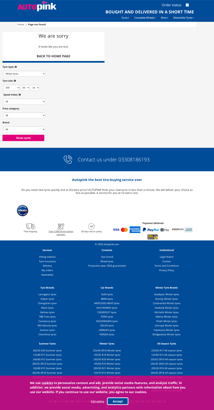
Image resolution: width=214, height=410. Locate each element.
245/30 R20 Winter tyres (107, 359)
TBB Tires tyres (47, 316)
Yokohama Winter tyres (167, 330)
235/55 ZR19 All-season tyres (167, 359)
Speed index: (10, 94)
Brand (6, 122)
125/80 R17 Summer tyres (47, 354)
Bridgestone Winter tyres (167, 334)
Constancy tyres (47, 321)
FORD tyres (107, 316)
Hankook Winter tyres (167, 307)
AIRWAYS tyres (107, 330)
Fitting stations (47, 256)
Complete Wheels (144, 17)
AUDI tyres (107, 294)
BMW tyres (107, 298)
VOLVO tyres (107, 325)
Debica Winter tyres (167, 316)
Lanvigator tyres (47, 294)
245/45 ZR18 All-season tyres (167, 372)
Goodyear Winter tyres (166, 294)
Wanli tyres (47, 307)
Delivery (47, 265)
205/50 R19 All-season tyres (166, 368)
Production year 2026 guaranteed (107, 265)
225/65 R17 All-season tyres (166, 350)
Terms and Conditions (166, 265)
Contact (166, 261)
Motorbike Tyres (182, 17)
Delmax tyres (47, 312)
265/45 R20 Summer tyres (47, 350)
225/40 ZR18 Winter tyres (107, 350)
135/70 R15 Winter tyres (107, 372)
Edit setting (97, 401)
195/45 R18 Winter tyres (107, 354)
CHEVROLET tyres (107, 312)
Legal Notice (167, 256)
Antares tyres (47, 330)
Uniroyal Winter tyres (167, 325)
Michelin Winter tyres (167, 312)
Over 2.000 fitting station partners (61, 233)
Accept (118, 401)
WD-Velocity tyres (47, 325)
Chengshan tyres (47, 303)
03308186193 (133, 159)
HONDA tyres (107, 334)
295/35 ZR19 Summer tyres (47, 363)
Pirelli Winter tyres (166, 321)
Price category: (11, 108)
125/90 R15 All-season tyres (166, 354)
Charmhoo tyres (47, 334)
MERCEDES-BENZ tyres (107, 303)
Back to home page (53, 56)
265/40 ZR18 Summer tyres (47, 372)
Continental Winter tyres (166, 303)
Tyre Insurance (47, 261)
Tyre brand (107, 256)
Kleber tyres (47, 298)
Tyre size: (8, 80)
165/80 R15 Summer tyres (47, 368)
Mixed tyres (107, 261)
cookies (47, 383)
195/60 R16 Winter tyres (107, 363)
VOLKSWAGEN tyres (107, 321)
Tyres (124, 17)
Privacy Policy (166, 270)
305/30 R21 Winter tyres (107, 368)
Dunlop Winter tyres (166, 298)
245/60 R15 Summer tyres (47, 359)
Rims (164, 17)
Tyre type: (8, 66)
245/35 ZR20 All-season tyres (167, 363)
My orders (47, 270)
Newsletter (47, 274)
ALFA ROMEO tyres (106, 307)
